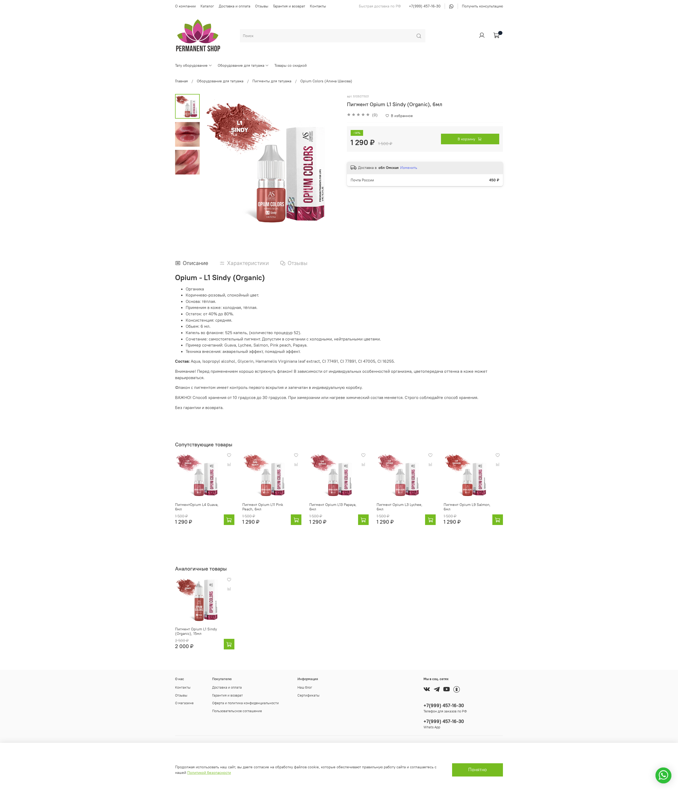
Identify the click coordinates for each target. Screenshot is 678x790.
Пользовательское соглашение (237, 711)
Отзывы (261, 6)
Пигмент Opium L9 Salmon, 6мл (467, 507)
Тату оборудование (191, 65)
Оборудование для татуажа (241, 65)
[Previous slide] (211, 162)
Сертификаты (308, 695)
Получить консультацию (482, 6)
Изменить (408, 167)
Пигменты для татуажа (271, 81)
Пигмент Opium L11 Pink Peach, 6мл (262, 507)
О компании (185, 6)
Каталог (207, 6)
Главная (181, 81)
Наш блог (304, 687)
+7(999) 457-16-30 (425, 6)
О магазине (184, 703)
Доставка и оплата (234, 6)
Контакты (318, 6)
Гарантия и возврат (289, 6)
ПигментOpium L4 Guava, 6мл (196, 507)
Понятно (477, 770)
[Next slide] (329, 162)
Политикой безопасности (209, 772)
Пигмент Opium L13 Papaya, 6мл (332, 507)
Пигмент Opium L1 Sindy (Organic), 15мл (196, 631)
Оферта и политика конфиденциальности (245, 703)
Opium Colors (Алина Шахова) (326, 81)
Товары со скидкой (290, 65)
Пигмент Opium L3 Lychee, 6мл (399, 507)
